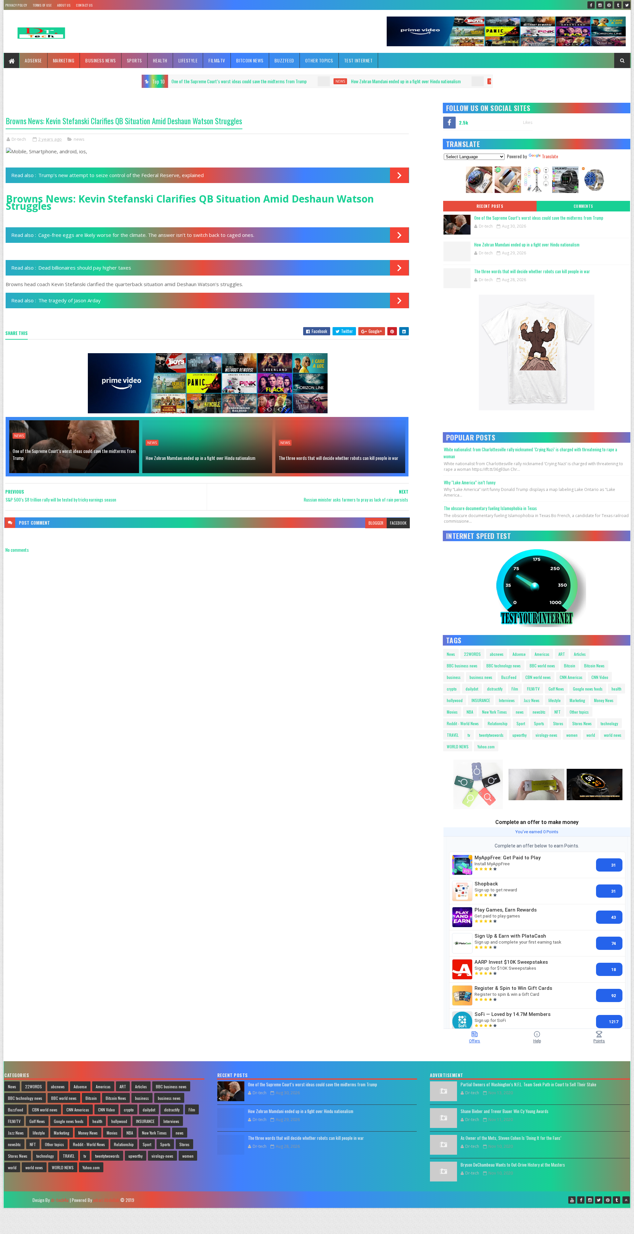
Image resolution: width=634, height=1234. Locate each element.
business (454, 677)
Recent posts (489, 206)
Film (514, 689)
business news (481, 677)
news (201, 81)
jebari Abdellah (106, 1199)
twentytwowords (491, 735)
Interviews (507, 700)
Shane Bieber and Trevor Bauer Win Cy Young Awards (504, 1111)
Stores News (582, 723)
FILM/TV (533, 689)
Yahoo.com (486, 746)
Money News (604, 700)
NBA (470, 712)
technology (609, 723)
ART (561, 654)
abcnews (497, 654)
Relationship (498, 723)
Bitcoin (569, 665)
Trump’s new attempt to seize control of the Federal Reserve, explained (121, 175)
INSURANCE (481, 700)
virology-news (546, 735)
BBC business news (462, 665)
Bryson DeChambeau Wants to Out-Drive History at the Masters (513, 1164)
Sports (134, 60)
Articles (580, 654)
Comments (583, 206)
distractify (495, 689)
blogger (376, 523)
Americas (542, 654)
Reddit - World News (463, 723)
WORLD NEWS (458, 746)
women (572, 735)
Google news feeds (588, 689)
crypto (452, 689)
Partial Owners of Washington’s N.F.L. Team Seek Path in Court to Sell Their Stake (528, 1084)
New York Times (494, 712)
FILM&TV (216, 60)
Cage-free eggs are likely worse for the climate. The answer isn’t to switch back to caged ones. (146, 235)
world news (612, 735)
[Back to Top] (626, 1200)
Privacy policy (16, 5)
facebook (398, 523)
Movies (452, 712)
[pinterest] (609, 5)
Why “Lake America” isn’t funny (469, 482)
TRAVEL (453, 735)
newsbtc (539, 712)
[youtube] (572, 1200)
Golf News (556, 689)
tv (469, 735)
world (590, 735)
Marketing (64, 60)
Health (160, 60)
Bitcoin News (250, 60)
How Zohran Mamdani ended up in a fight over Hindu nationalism (266, 81)
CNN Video (599, 677)
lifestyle (554, 700)
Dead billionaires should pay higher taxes (84, 267)
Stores (558, 723)
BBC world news (542, 665)
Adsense (33, 60)
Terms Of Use (42, 5)
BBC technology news (503, 665)
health (616, 689)
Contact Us (84, 5)
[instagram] (600, 5)
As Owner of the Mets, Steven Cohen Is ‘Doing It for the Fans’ (511, 1138)
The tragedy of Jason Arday (69, 300)
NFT (557, 712)
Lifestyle (188, 60)
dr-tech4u (59, 1199)
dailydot (472, 689)
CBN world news (538, 677)
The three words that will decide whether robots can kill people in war (425, 81)
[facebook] (591, 5)
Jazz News (532, 700)
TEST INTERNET (358, 60)
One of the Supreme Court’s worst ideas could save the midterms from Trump (74, 454)
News (451, 654)
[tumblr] (617, 5)
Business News (100, 60)
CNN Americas (571, 677)
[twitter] (626, 5)
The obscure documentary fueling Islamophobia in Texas (490, 508)
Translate (550, 156)
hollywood (455, 700)
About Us (63, 5)
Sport (520, 723)
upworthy (519, 735)
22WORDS (472, 654)
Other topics (319, 60)
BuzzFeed (284, 60)
